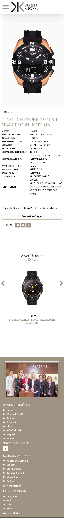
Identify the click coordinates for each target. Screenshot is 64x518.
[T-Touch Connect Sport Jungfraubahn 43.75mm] (32, 288)
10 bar (33, 165)
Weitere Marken (12, 485)
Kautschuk (36, 169)
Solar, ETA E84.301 (40, 144)
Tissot (7, 111)
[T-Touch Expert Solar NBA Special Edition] (32, 62)
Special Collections (42, 134)
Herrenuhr (36, 148)
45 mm (33, 151)
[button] (17, 225)
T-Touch (34, 137)
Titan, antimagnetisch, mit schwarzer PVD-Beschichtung (46, 159)
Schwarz (35, 172)
